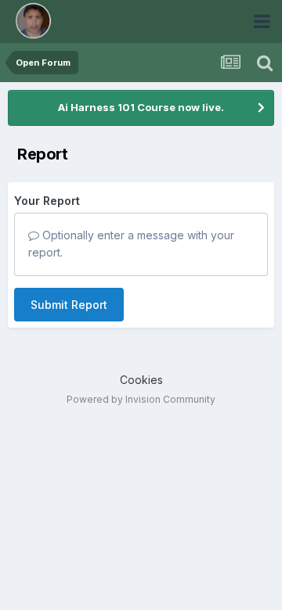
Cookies (141, 379)
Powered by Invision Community (141, 399)
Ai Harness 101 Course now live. (141, 107)
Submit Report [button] (69, 304)
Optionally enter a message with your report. (131, 243)
